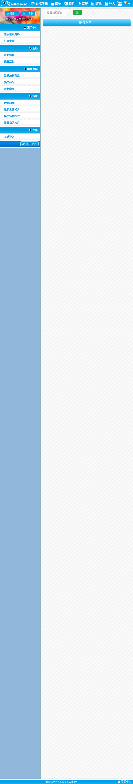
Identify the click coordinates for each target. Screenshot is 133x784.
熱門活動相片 (12, 116)
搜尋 (77, 13)
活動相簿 (9, 102)
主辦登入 (9, 136)
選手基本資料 (12, 34)
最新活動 (9, 55)
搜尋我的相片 (12, 122)
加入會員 (28, 13)
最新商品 (9, 88)
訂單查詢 (9, 41)
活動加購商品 (12, 75)
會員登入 (12, 13)
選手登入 (31, 143)
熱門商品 (9, 82)
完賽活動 (9, 61)
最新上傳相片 (12, 109)
